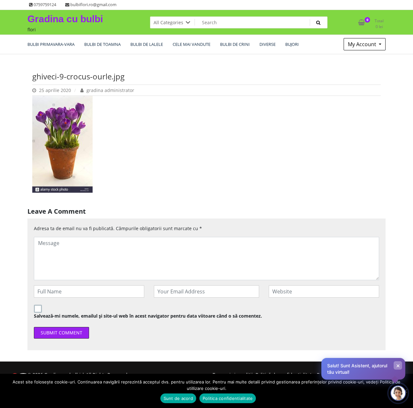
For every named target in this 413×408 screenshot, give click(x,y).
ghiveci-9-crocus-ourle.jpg (78, 76)
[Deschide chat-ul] (398, 393)
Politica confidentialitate (228, 398)
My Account (363, 44)
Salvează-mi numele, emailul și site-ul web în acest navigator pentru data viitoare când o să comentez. (148, 316)
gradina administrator (109, 90)
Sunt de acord (178, 398)
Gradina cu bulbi (65, 19)
